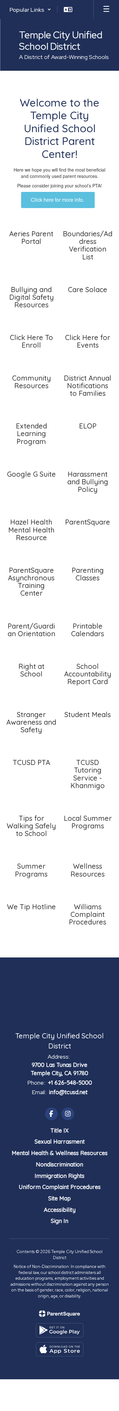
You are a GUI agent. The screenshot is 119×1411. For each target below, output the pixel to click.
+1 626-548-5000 (70, 1082)
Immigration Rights (59, 1175)
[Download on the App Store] (59, 1349)
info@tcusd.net (68, 1092)
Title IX (59, 1130)
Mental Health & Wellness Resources (60, 1153)
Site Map (59, 1198)
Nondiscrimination (59, 1164)
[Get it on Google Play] (59, 1330)
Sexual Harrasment (60, 1141)
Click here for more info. (58, 199)
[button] (30, 9)
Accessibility (60, 1209)
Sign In (59, 1221)
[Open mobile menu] (106, 9)
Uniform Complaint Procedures (60, 1187)
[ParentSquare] (59, 1313)
